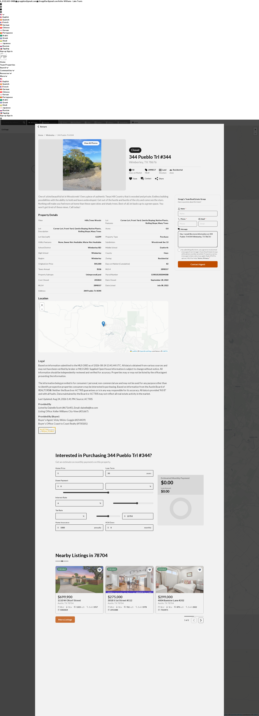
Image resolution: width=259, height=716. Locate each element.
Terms (199, 258)
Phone (184, 219)
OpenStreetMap (145, 351)
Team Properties (7, 65)
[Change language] (2, 14)
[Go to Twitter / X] (1, 9)
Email (203, 219)
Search (3, 67)
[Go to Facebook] (1, 4)
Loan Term (109, 468)
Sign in (10, 51)
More (2, 76)
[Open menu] (1, 118)
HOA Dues (109, 522)
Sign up (3, 51)
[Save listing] (99, 569)
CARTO (165, 351)
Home (40, 135)
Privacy (206, 258)
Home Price (60, 468)
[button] (103, 324)
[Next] (201, 619)
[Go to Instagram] (1, 6)
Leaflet (134, 351)
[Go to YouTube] (1, 12)
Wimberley (50, 135)
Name (183, 209)
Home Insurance (62, 522)
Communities (6, 70)
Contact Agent (197, 264)
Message (184, 229)
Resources (4, 73)
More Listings (65, 619)
